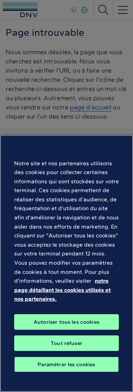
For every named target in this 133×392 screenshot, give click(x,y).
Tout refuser (66, 343)
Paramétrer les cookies (66, 364)
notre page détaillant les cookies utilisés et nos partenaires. (62, 289)
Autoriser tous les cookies (66, 322)
